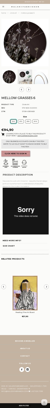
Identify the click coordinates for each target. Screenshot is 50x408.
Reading (25, 312)
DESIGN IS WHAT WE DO (25, 2)
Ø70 (20, 121)
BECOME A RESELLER (25, 341)
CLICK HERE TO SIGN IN (16, 154)
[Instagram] (27, 369)
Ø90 (28, 121)
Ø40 (13, 121)
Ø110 (35, 121)
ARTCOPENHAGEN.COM (27, 136)
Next (3, 2)
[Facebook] (21, 369)
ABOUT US (25, 348)
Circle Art (13, 13)
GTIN (3, 111)
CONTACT (25, 356)
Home (3, 13)
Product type (7, 104)
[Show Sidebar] (25, 405)
